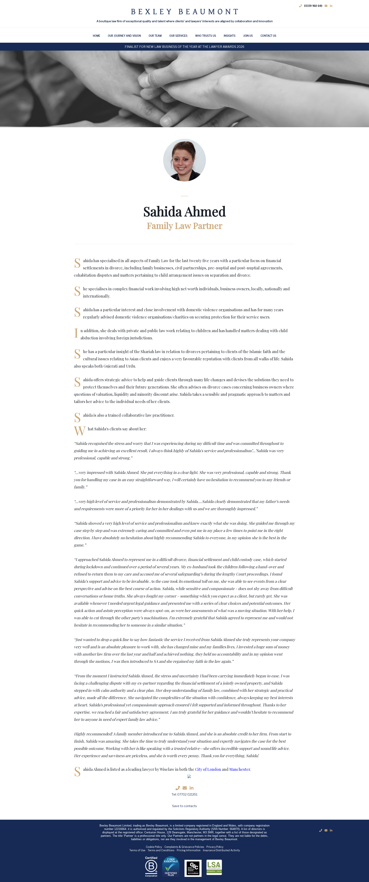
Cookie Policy (154, 846)
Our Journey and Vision (124, 35)
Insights (230, 35)
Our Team (155, 35)
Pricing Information (189, 850)
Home (96, 35)
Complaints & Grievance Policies (184, 846)
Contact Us (268, 35)
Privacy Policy (214, 846)
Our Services (178, 35)
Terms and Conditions (161, 850)
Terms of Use (137, 850)
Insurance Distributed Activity (221, 850)
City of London (208, 769)
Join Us (248, 35)
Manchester (239, 769)
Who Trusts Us (205, 35)
